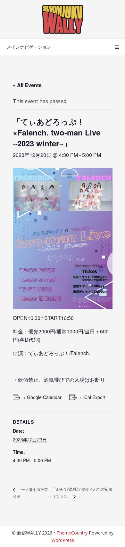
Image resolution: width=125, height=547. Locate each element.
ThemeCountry (72, 533)
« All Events (27, 85)
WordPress (62, 540)
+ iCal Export (92, 397)
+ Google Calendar (42, 397)
